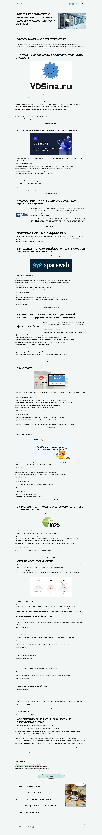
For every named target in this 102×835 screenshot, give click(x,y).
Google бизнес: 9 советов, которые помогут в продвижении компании (32, 766)
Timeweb (55, 193)
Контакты (61, 3)
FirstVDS (54, 557)
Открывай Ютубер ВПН (30, 826)
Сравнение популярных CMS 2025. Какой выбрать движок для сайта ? (33, 768)
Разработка (47, 3)
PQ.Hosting (55, 226)
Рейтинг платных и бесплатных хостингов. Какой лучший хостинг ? (31, 770)
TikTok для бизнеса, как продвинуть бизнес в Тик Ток (28, 764)
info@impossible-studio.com (41, 806)
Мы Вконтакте (32, 812)
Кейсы (52, 3)
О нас (56, 3)
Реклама (41, 3)
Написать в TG (32, 786)
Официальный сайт (31, 827)
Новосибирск (33, 3)
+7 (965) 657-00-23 (34, 793)
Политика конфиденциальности (41, 824)
